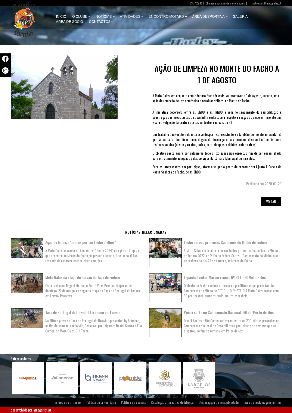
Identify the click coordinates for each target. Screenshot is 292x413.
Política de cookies (133, 402)
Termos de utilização (67, 402)
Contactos (100, 22)
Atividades (130, 16)
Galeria (240, 16)
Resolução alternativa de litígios (172, 402)
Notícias (104, 16)
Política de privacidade (101, 402)
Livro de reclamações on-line (262, 402)
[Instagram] (5, 72)
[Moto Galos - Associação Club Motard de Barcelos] (32, 17)
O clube (79, 16)
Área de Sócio (69, 22)
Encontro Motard (166, 16)
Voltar (271, 201)
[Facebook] (5, 60)
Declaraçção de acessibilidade (219, 402)
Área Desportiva (208, 16)
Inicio (61, 16)
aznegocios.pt (42, 410)
